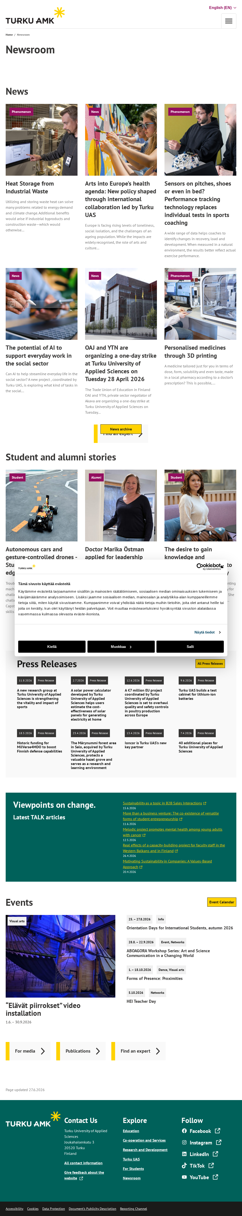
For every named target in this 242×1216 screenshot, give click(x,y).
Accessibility (14, 1209)
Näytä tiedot (204, 632)
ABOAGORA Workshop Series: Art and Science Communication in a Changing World (168, 953)
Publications (78, 1051)
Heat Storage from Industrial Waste (30, 187)
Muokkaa (118, 647)
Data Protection (53, 1209)
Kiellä (51, 647)
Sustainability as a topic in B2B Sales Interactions (163, 803)
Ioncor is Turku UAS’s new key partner (146, 745)
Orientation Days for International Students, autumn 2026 (180, 928)
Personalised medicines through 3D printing (195, 351)
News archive (121, 429)
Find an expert (135, 1051)
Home (9, 34)
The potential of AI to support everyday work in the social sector (39, 355)
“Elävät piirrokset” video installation (43, 1009)
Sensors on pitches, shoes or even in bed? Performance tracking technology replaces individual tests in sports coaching (197, 202)
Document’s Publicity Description (92, 1209)
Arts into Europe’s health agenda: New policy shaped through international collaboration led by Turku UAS (120, 199)
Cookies (33, 1209)
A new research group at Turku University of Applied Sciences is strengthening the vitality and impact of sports (39, 698)
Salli (190, 647)
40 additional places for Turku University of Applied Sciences (201, 747)
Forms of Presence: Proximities (155, 978)
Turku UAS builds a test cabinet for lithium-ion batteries (198, 694)
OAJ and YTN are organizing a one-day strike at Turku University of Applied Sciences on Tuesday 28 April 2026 (120, 363)
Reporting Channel (133, 1209)
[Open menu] (228, 20)
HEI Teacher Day (141, 1001)
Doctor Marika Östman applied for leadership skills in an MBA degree (116, 557)
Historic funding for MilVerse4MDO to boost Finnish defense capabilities (39, 747)
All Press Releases (210, 663)
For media (25, 1051)
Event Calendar (221, 902)
